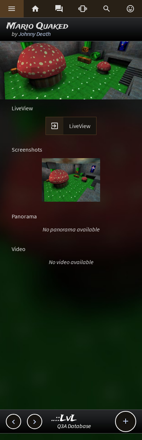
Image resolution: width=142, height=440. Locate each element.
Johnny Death (35, 33)
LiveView (79, 125)
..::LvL (64, 418)
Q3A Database (74, 425)
